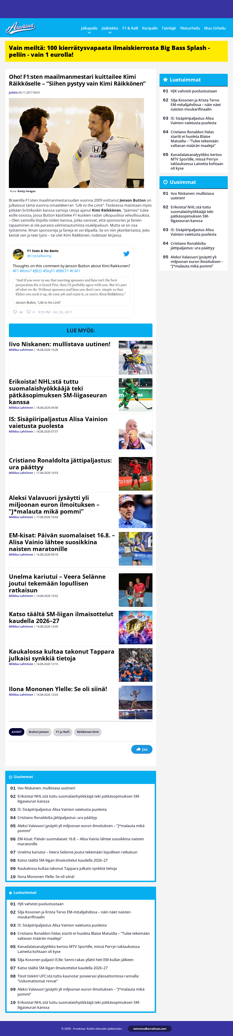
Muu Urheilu (215, 28)
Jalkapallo (89, 28)
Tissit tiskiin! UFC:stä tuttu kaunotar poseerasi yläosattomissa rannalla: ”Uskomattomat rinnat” (78, 979)
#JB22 (37, 270)
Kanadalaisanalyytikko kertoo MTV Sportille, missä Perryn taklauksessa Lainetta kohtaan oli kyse (79, 949)
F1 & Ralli (130, 28)
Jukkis (13, 92)
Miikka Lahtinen (21, 350)
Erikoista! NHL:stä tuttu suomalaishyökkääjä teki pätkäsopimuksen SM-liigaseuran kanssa (58, 391)
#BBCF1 (62, 270)
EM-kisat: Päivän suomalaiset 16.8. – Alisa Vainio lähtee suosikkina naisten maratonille (62, 542)
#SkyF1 (49, 270)
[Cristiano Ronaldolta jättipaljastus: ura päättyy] (135, 474)
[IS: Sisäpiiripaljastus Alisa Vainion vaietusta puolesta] (135, 432)
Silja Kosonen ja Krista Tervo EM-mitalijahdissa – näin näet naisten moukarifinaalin (74, 915)
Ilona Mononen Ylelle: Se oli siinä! (58, 689)
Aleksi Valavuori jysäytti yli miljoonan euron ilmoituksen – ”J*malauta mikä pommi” (54, 504)
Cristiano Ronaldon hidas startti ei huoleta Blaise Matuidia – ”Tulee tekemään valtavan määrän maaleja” (84, 936)
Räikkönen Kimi (88, 732)
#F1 (16, 270)
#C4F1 (75, 270)
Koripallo (150, 28)
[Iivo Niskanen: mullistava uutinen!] (135, 357)
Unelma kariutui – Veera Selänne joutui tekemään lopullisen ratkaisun (57, 583)
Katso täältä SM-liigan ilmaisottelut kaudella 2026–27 (61, 617)
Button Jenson (39, 732)
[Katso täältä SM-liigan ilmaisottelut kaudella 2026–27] (136, 627)
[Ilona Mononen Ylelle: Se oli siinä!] (135, 702)
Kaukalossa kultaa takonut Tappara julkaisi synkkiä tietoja (61, 654)
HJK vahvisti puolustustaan (40, 903)
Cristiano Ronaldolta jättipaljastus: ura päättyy (60, 463)
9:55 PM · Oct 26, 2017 (55, 312)
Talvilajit (169, 28)
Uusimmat (23, 776)
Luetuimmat (25, 892)
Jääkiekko (110, 28)
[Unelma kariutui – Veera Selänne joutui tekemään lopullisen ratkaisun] (135, 590)
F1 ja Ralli (63, 732)
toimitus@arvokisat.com (149, 1029)
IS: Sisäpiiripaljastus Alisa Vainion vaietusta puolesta (58, 422)
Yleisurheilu (190, 28)
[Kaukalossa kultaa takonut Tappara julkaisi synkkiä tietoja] (135, 665)
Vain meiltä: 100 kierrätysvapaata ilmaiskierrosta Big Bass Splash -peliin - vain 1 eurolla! (109, 51)
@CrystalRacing (39, 256)
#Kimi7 (26, 270)
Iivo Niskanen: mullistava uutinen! (59, 344)
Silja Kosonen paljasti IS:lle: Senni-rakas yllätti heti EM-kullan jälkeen (76, 959)
